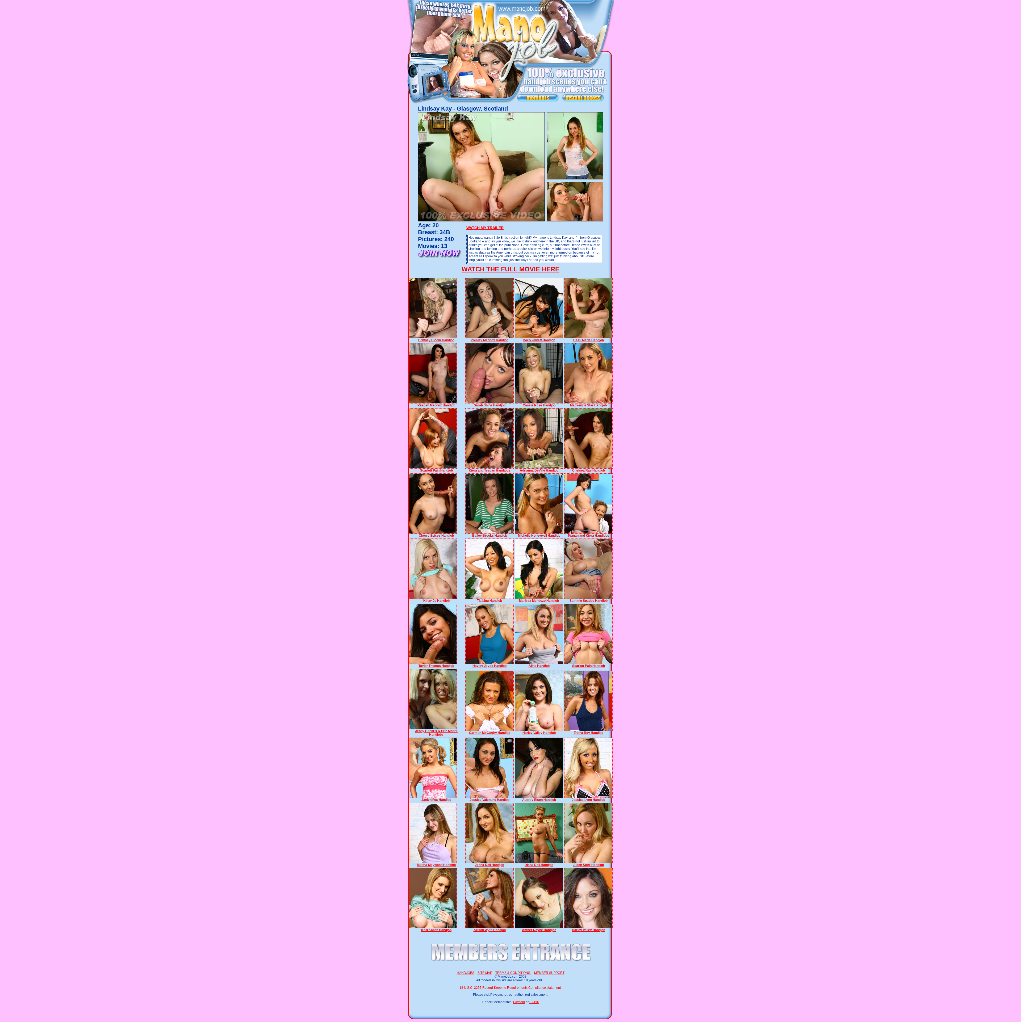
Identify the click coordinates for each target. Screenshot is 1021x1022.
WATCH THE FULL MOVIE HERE (510, 269)
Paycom (519, 1002)
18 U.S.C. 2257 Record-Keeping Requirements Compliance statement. (510, 988)
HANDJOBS (465, 973)
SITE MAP (485, 973)
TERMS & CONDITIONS (513, 973)
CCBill (534, 1002)
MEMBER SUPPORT (549, 973)
